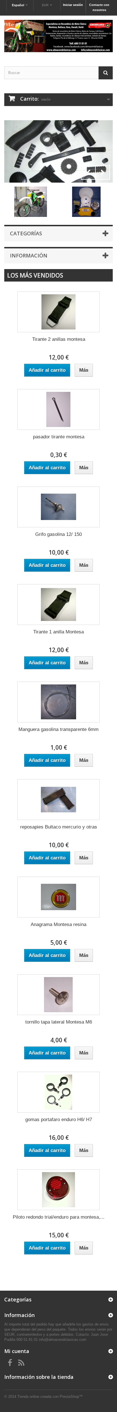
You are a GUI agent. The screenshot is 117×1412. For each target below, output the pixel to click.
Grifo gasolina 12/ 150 (58, 534)
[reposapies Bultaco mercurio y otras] (58, 799)
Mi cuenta (16, 1351)
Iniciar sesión (73, 5)
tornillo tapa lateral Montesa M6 (58, 1022)
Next (102, 172)
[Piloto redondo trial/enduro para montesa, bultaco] (58, 1189)
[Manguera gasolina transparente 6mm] (58, 702)
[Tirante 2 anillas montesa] (58, 311)
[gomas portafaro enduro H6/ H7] (58, 1092)
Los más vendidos (35, 275)
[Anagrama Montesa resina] (58, 897)
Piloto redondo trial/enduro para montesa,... (59, 1217)
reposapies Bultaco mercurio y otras (58, 827)
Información (28, 255)
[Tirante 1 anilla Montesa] (58, 604)
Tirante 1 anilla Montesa (58, 632)
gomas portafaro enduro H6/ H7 (58, 1119)
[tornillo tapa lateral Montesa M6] (58, 994)
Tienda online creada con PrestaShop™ (50, 1396)
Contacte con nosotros (99, 7)
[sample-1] (58, 151)
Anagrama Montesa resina (58, 924)
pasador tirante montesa (58, 436)
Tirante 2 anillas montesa (58, 339)
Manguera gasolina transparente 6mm (58, 729)
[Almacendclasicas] (58, 36)
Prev (88, 172)
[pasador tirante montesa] (58, 409)
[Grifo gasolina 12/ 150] (58, 507)
